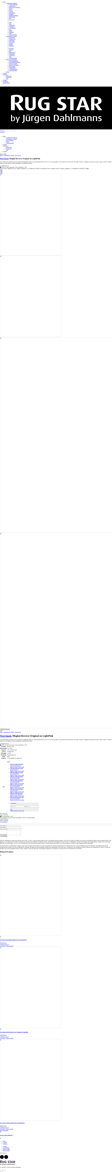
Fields (10, 33)
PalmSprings (12, 13)
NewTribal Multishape (14, 62)
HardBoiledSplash (13, 15)
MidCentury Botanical (14, 7)
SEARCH (5, 81)
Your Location (4, 829)
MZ (10, 18)
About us (5, 74)
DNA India (12, 54)
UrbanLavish (12, 39)
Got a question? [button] (4, 821)
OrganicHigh (12, 67)
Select (8, 761)
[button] (4, 819)
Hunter (10, 50)
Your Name (3, 826)
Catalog (5, 73)
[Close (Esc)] (0, 1170)
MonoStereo (12, 17)
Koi (10, 29)
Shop (4, 2)
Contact (5, 80)
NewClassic (12, 41)
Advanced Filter (13, 34)
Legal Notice (6, 1147)
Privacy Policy (6, 1149)
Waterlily (11, 14)
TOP (5, 154)
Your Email (3, 827)
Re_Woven (12, 19)
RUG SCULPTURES (11, 59)
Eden (10, 22)
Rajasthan (11, 48)
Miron (10, 30)
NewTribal (11, 40)
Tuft (7, 78)
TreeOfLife (12, 55)
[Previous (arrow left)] (0, 1171)
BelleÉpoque (12, 52)
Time (10, 56)
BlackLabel (12, 37)
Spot (10, 23)
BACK (2, 154)
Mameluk (11, 45)
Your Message (3, 834)
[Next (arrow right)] (2, 1171)
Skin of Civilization (14, 65)
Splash (10, 8)
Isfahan (11, 44)
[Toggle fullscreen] (3, 1170)
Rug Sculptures (9, 140)
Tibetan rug (9, 76)
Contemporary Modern (11, 3)
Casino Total (12, 6)
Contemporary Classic (11, 36)
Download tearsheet (5, 729)
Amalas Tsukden (13, 63)
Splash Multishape (13, 61)
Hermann (11, 32)
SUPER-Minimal (13, 4)
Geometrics (12, 26)
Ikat (10, 51)
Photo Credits (6, 1150)
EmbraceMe (12, 66)
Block (10, 10)
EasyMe (11, 11)
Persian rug (9, 77)
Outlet (7, 72)
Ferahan (11, 43)
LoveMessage (12, 28)
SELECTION (6, 83)
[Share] (2, 1170)
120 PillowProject (13, 69)
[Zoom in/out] (5, 1170)
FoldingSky (12, 25)
